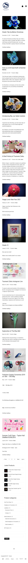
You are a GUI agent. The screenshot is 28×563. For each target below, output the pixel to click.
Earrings (7, 513)
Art (16, 159)
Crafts (19, 159)
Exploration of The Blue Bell (11, 331)
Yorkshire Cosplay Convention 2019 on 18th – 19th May (13, 375)
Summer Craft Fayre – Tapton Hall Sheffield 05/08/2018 (13, 436)
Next (18, 459)
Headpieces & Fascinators (9, 505)
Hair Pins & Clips (7, 502)
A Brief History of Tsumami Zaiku (13, 156)
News (17, 35)
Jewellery (6, 508)
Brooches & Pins (8, 510)
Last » (23, 459)
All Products (6, 528)
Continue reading (6, 47)
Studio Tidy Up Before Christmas (12, 32)
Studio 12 (5, 245)
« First (5, 459)
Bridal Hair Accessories (10, 518)
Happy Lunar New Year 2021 (11, 199)
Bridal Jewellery (8, 524)
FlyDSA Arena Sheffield (10, 407)
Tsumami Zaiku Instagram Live (12, 281)
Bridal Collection (7, 516)
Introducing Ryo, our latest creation (13, 116)
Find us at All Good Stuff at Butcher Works (14, 69)
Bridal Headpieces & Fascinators (12, 521)
